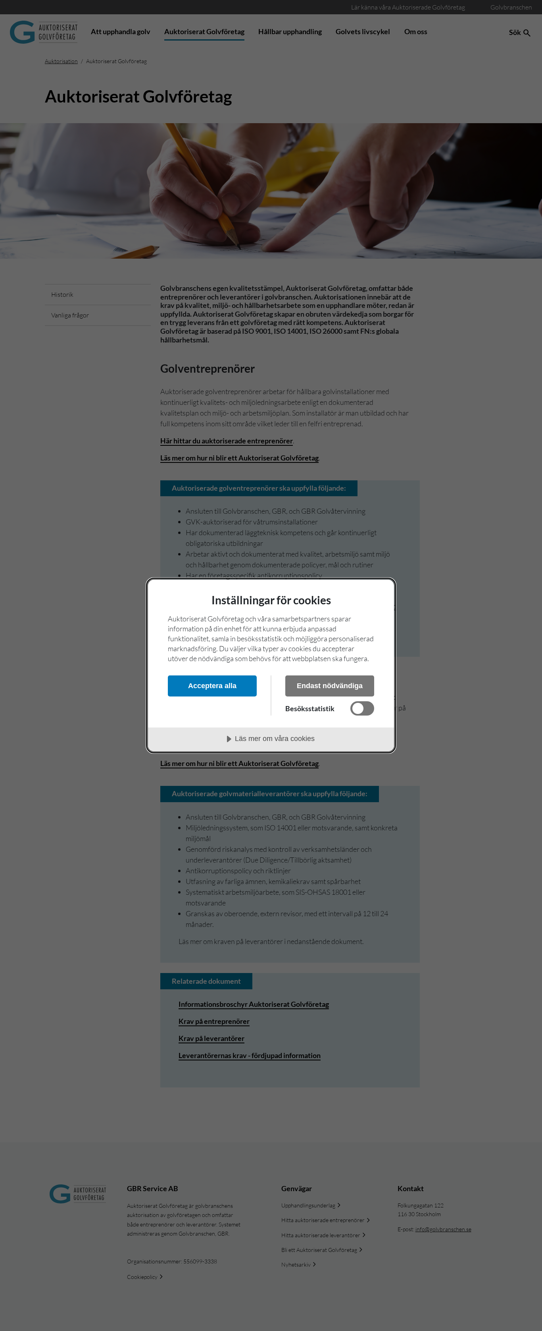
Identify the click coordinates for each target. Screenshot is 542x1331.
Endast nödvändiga (330, 686)
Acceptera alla (212, 686)
